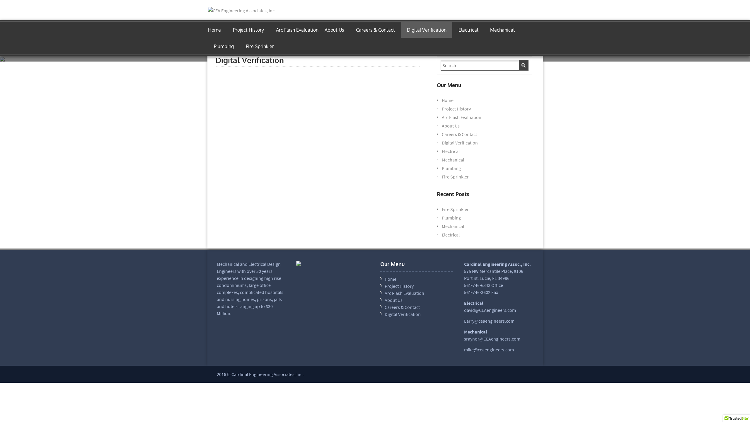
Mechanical (502, 30)
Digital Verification (426, 30)
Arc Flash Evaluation (297, 30)
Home (214, 30)
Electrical (468, 30)
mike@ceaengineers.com (489, 350)
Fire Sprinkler (260, 46)
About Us (334, 30)
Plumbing (224, 46)
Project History (248, 30)
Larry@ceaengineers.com (489, 321)
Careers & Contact (375, 30)
